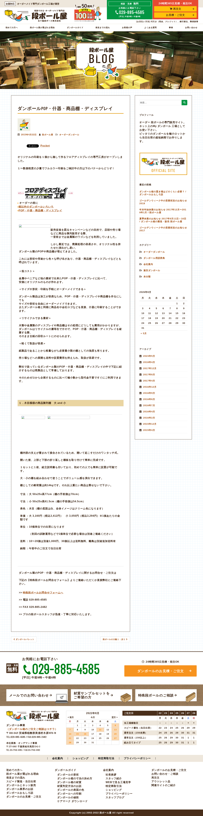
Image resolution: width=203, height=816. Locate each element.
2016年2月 (149, 417)
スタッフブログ (115, 797)
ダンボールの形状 (68, 774)
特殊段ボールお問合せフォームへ (43, 592)
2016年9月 (149, 393)
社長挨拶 (111, 774)
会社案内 (148, 264)
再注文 (177, 8)
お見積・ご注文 (175, 15)
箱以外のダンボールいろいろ (36, 206)
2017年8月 (149, 374)
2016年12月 (150, 387)
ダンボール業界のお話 (19, 789)
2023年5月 (149, 356)
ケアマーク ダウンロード (72, 801)
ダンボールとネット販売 (21, 785)
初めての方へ (12, 27)
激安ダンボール (152, 270)
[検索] (184, 102)
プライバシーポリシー (137, 758)
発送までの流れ (102, 27)
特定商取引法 (106, 758)
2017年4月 (149, 380)
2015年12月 (150, 424)
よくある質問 (150, 27)
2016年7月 (149, 405)
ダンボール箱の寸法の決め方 (74, 778)
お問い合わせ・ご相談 (164, 773)
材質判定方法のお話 (69, 786)
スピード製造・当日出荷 (21, 781)
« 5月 (144, 333)
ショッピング (80, 758)
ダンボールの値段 (68, 797)
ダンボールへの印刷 (69, 793)
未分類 (147, 276)
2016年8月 (149, 399)
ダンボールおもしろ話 (19, 792)
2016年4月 (149, 411)
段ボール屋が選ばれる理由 (42, 27)
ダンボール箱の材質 (69, 782)
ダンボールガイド (75, 27)
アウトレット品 (160, 781)
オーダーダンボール (69, 134)
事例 (171, 27)
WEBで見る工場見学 (118, 782)
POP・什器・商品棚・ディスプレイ (40, 210)
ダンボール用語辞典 (154, 258)
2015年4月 (149, 430)
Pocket (45, 145)
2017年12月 (150, 368)
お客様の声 (127, 27)
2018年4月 (149, 362)
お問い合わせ (191, 27)
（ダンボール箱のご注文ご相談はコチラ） (32, 729)
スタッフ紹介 (114, 778)
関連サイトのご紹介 (163, 785)
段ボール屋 (47, 134)
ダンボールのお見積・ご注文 (160, 671)
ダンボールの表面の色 (70, 789)
